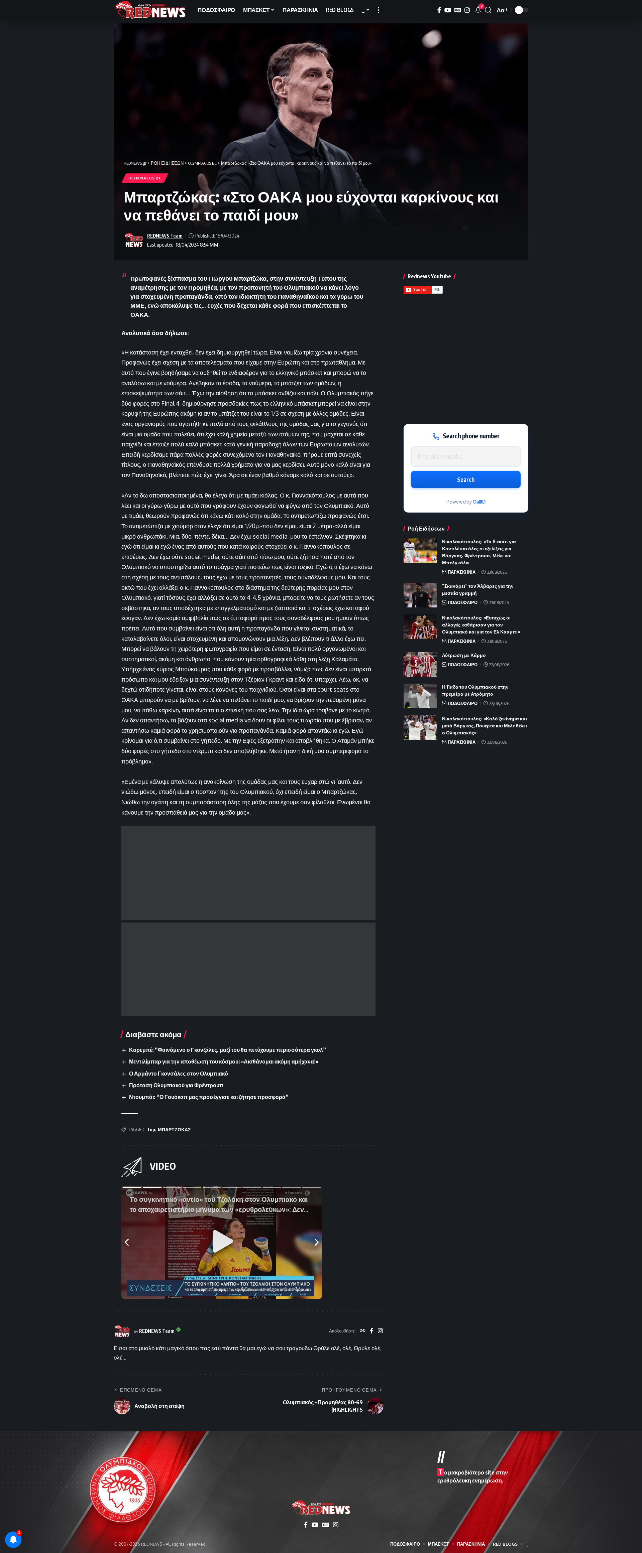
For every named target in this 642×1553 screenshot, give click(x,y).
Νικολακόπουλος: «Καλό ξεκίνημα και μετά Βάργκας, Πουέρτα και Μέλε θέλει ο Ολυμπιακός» (484, 726)
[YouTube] (448, 10)
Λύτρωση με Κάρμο (464, 655)
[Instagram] (467, 10)
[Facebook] (439, 10)
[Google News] (458, 10)
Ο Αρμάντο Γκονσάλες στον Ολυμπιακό (178, 1073)
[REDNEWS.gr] (150, 10)
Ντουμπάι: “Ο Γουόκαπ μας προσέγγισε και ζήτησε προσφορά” (209, 1097)
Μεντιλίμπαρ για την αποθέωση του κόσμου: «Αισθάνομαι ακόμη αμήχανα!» (223, 1061)
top (151, 1129)
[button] (378, 10)
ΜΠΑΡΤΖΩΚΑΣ (174, 1129)
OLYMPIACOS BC (145, 177)
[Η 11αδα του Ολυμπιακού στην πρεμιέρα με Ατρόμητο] (420, 696)
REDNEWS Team (165, 236)
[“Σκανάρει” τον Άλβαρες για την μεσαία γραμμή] (420, 595)
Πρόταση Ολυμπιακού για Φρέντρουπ (176, 1085)
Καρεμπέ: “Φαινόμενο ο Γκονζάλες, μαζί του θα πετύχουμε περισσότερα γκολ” (227, 1049)
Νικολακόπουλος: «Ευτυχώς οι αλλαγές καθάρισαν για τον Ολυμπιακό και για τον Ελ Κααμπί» (481, 625)
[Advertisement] (248, 873)
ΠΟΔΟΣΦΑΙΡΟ (462, 602)
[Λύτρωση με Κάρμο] (420, 664)
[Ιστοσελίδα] (362, 1331)
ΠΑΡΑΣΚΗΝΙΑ (461, 572)
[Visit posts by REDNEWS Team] (134, 240)
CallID (479, 502)
